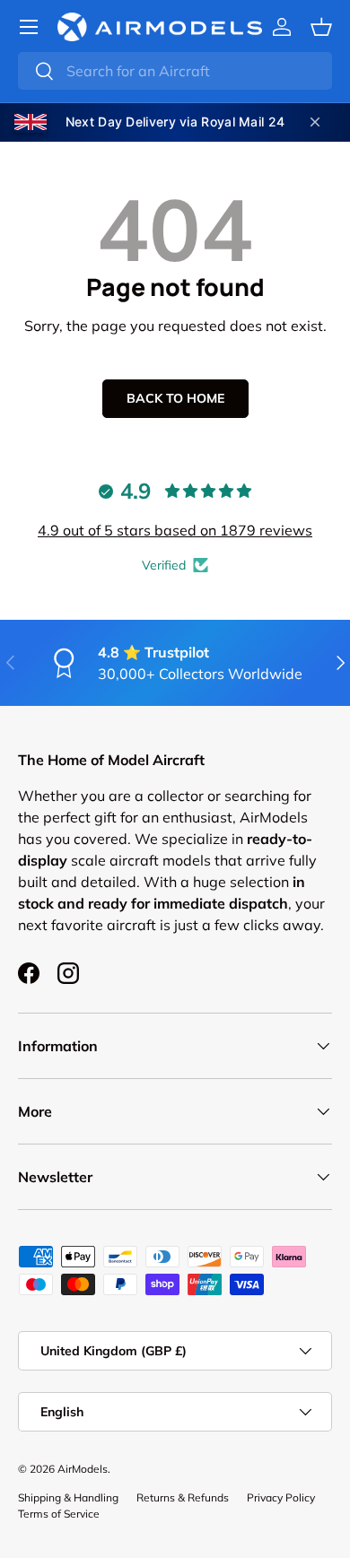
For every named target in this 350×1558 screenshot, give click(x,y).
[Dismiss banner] (315, 122)
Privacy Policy (281, 1497)
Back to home (175, 398)
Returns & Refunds (182, 1497)
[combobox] (175, 71)
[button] (321, 27)
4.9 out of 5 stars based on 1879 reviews (175, 530)
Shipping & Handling (68, 1497)
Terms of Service (59, 1513)
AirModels (82, 1468)
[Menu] (28, 27)
